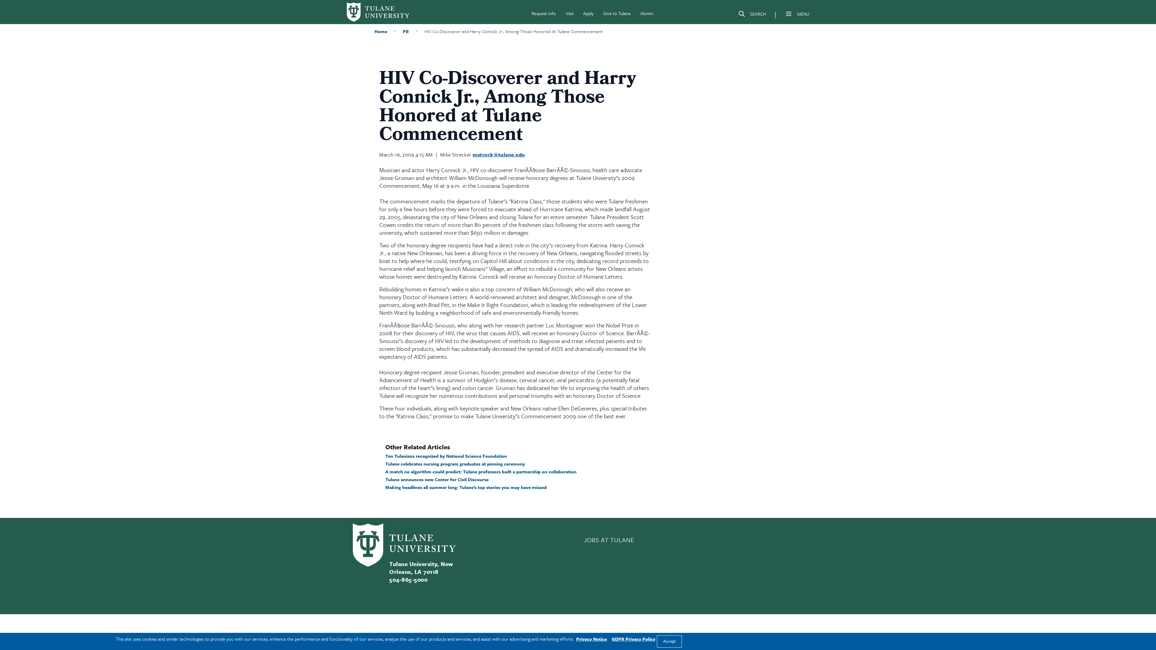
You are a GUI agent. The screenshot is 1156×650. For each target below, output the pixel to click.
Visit (569, 13)
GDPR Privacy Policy (633, 639)
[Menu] (788, 13)
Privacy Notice (591, 639)
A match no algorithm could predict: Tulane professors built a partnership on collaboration (480, 471)
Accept (669, 641)
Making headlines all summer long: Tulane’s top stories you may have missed (466, 487)
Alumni (646, 13)
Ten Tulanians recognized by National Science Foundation (446, 456)
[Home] (378, 12)
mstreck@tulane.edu (499, 154)
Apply (588, 13)
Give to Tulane (617, 13)
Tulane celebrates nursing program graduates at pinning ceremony (455, 463)
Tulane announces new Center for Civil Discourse (437, 479)
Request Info (544, 13)
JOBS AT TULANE (609, 539)
